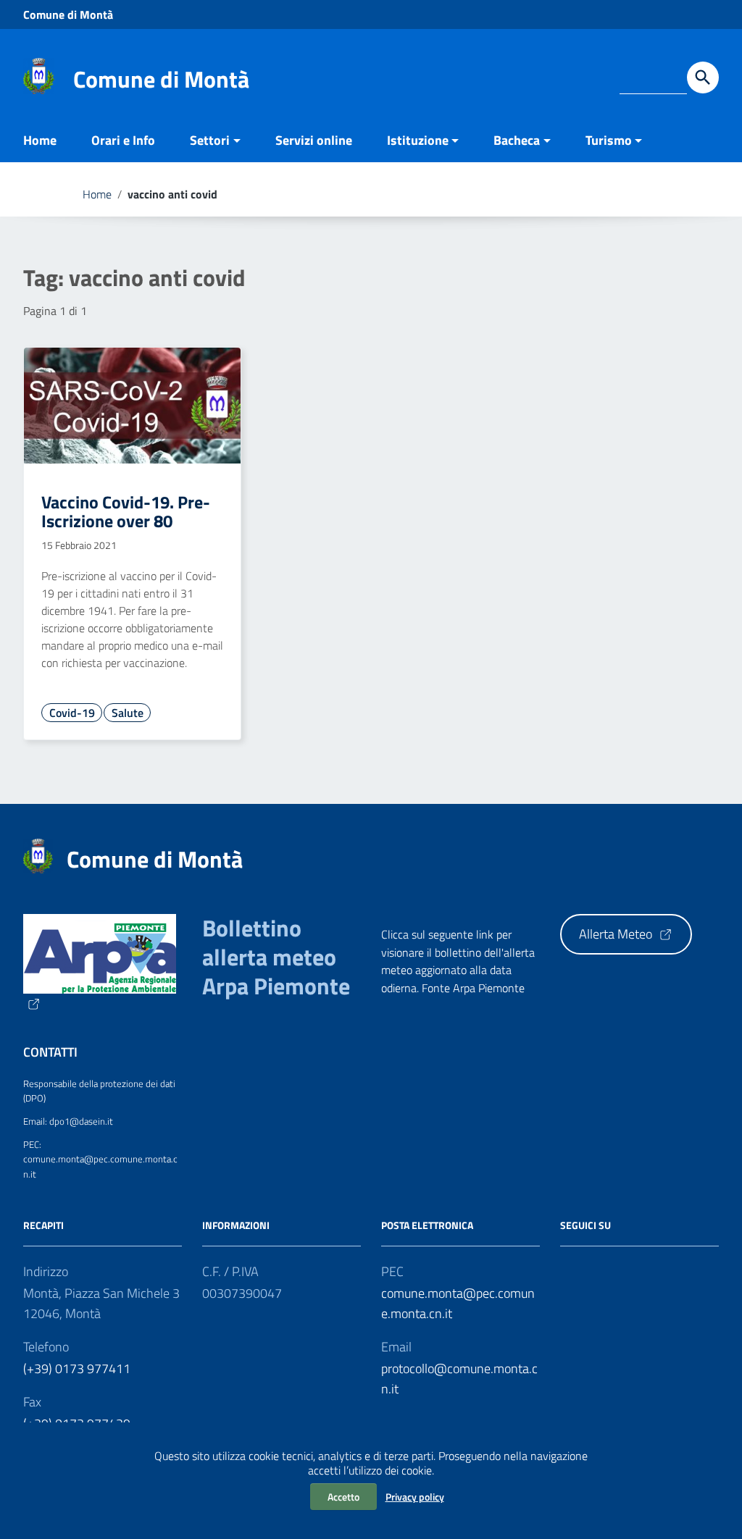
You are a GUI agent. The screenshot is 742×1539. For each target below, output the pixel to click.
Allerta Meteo (617, 934)
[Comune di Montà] (38, 75)
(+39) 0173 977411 (76, 1368)
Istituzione (418, 140)
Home (40, 140)
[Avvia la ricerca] (703, 77)
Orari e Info (123, 140)
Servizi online (313, 140)
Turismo (608, 140)
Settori (210, 140)
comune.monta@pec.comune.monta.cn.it (458, 1303)
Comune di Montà (68, 14)
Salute (127, 712)
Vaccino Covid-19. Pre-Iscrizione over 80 (125, 511)
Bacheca (516, 140)
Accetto (343, 1496)
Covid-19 (72, 712)
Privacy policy (414, 1496)
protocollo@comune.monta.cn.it (459, 1378)
